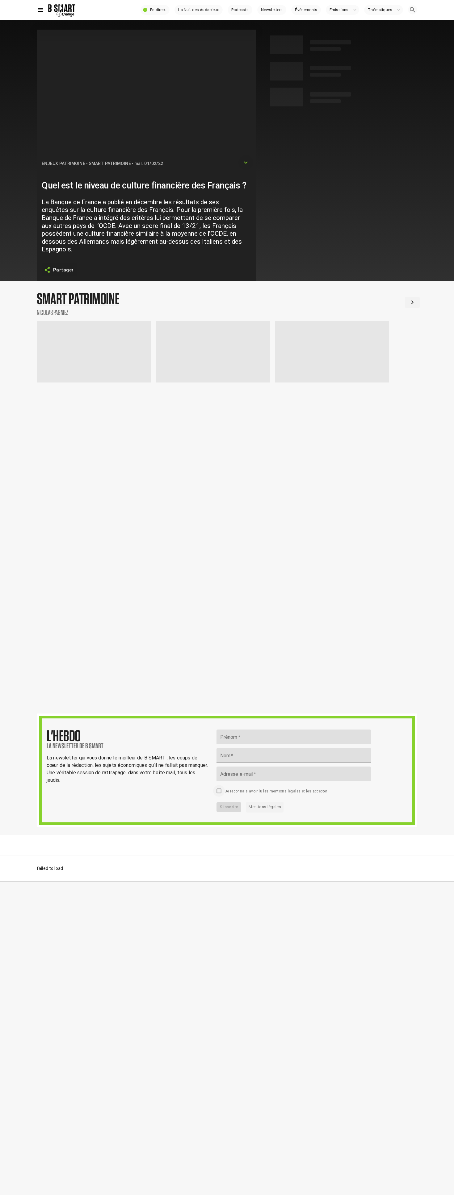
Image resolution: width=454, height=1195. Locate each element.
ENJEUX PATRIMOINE (63, 163)
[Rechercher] (412, 9)
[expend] (245, 162)
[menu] (40, 9)
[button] (155, 10)
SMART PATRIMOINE (110, 163)
